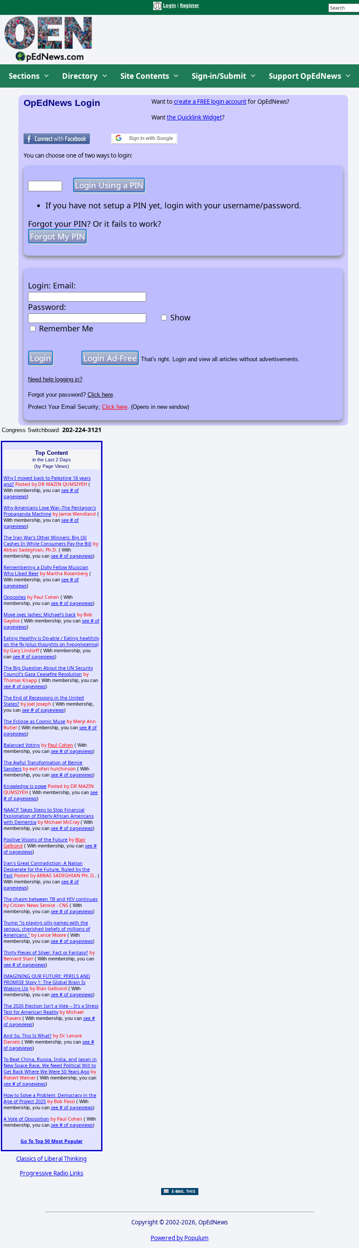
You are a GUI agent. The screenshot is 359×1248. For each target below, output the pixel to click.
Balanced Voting (22, 745)
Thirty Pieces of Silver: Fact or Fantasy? (46, 952)
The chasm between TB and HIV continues (51, 899)
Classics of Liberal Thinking (51, 1159)
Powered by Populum (179, 1238)
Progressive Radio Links (51, 1173)
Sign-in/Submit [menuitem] (219, 76)
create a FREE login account (210, 101)
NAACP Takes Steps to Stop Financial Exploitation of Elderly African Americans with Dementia (49, 816)
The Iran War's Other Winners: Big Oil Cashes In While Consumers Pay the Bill (48, 540)
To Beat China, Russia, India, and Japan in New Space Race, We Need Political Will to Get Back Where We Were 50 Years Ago (50, 1065)
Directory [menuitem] (80, 76)
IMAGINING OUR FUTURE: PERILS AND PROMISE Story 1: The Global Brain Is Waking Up (47, 982)
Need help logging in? (55, 379)
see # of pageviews (72, 556)
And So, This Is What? (28, 1036)
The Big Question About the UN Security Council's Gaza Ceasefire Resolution (48, 671)
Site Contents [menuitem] (144, 76)
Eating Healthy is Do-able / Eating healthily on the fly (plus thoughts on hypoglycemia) (51, 641)
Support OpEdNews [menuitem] (305, 76)
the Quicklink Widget (194, 117)
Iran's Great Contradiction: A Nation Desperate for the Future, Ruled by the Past (47, 869)
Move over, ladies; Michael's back (40, 615)
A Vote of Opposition (26, 1119)
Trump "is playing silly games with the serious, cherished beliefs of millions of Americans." (47, 929)
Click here (100, 394)
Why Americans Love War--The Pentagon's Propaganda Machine (50, 511)
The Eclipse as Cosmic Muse (34, 721)
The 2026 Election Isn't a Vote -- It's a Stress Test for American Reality (51, 1009)
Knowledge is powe (25, 786)
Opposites (15, 597)
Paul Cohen (60, 745)
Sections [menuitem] (24, 76)
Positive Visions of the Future (35, 840)
